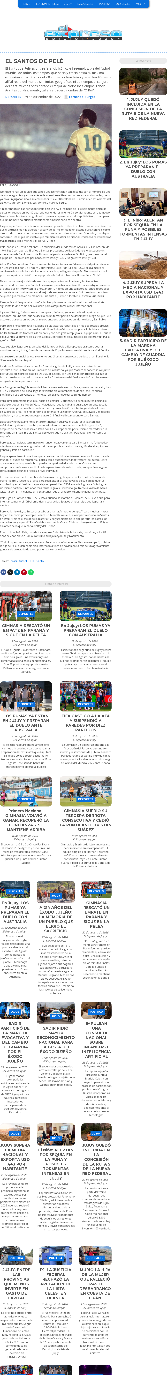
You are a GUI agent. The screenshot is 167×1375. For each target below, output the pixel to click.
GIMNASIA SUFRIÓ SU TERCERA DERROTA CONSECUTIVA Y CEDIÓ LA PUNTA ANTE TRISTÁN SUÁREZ (86, 820)
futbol (23, 561)
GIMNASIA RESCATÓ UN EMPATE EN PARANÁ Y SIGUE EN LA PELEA (26, 630)
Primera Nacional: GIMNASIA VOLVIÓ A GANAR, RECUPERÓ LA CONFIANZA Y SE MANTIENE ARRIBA (26, 820)
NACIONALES (85, 3)
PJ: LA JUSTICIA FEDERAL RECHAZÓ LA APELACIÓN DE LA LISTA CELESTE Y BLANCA (55, 1284)
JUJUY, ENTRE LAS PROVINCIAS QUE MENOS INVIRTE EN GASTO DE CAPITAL (16, 1284)
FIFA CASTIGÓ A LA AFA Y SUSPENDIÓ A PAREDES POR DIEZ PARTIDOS (85, 723)
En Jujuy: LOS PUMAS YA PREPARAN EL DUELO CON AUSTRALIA (85, 630)
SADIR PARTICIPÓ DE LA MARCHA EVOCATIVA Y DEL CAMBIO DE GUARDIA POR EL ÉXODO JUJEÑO (15, 1042)
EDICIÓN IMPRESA (47, 3)
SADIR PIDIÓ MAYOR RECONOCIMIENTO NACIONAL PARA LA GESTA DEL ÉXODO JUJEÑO (56, 1040)
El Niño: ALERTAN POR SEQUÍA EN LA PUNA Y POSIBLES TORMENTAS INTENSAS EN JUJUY (56, 1164)
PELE (32, 561)
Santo (40, 561)
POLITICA (104, 3)
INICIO (26, 3)
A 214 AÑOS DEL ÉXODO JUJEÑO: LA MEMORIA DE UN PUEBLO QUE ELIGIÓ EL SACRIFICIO (56, 919)
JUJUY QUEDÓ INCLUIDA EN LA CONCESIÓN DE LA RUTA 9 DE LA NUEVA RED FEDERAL (96, 1159)
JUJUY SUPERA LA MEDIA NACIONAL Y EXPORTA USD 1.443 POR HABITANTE (15, 1157)
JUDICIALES (123, 3)
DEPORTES (13, 97)
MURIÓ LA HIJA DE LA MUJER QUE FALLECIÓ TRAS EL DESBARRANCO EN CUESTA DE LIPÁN (95, 1284)
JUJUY (68, 3)
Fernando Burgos (82, 97)
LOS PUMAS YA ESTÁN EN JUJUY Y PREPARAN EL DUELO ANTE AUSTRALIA (26, 723)
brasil (14, 561)
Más (138, 3)
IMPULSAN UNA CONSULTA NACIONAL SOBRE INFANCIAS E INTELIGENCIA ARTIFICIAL (96, 1040)
